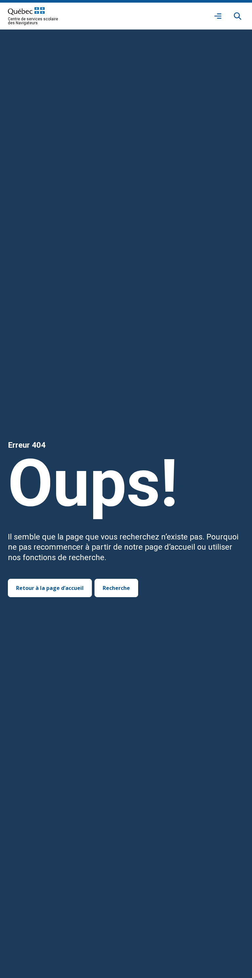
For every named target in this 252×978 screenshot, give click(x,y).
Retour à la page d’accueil (50, 588)
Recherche (116, 588)
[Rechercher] (237, 16)
